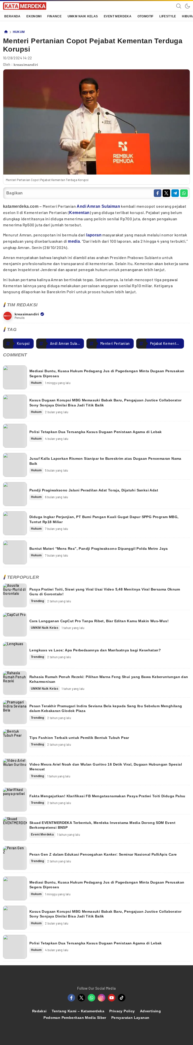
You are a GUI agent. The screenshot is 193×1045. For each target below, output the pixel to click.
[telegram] (175, 193)
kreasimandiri (26, 65)
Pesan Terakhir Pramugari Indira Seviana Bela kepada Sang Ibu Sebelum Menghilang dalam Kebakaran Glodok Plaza (105, 708)
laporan (94, 235)
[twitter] (166, 193)
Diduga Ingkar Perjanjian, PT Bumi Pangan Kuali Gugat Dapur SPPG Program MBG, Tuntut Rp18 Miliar (103, 519)
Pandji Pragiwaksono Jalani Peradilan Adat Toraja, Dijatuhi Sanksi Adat (93, 490)
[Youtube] (111, 997)
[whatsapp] (184, 193)
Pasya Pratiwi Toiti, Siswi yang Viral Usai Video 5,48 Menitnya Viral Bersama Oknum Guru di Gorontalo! (104, 591)
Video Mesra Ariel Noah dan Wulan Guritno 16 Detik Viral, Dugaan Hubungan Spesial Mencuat (105, 766)
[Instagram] (101, 997)
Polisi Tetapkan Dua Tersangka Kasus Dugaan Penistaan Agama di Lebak (95, 432)
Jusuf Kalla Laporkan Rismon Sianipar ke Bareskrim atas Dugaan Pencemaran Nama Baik (105, 461)
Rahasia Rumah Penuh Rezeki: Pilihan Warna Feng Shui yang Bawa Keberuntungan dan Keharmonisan (108, 679)
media (74, 241)
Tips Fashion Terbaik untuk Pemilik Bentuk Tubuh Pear (79, 738)
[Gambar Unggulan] (96, 173)
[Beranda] (6, 32)
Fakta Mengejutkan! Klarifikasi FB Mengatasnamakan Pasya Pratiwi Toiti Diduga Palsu (107, 796)
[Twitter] (81, 997)
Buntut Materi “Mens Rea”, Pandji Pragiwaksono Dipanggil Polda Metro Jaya (98, 549)
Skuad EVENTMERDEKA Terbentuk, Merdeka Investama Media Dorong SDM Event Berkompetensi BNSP (102, 825)
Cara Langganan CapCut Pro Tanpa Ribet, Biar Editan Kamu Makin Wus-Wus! (99, 621)
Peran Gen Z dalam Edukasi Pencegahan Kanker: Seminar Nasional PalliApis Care (103, 854)
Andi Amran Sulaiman (98, 206)
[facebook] (157, 193)
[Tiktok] (121, 997)
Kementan (79, 213)
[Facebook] (71, 997)
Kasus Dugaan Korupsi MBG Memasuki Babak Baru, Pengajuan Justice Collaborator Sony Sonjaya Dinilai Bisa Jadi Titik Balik (105, 402)
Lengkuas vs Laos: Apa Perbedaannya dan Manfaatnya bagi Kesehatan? (95, 650)
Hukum (19, 32)
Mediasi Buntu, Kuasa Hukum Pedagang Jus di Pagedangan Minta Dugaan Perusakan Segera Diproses (106, 373)
